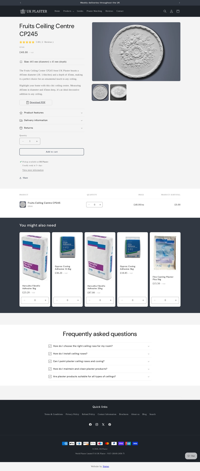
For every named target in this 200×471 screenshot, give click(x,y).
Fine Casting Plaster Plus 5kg (163, 278)
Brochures (123, 414)
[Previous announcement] (20, 3)
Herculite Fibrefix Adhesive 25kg (96, 287)
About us (135, 414)
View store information (32, 170)
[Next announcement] (179, 3)
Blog (144, 414)
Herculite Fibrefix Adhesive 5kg (31, 287)
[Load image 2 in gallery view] (118, 92)
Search (152, 414)
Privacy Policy (72, 414)
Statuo (106, 466)
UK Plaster (103, 449)
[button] (68, 11)
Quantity (23, 135)
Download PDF (38, 102)
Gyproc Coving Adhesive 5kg (127, 267)
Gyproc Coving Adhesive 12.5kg (63, 267)
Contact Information (107, 414)
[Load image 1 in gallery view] (100, 92)
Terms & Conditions (54, 414)
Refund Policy (88, 414)
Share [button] (25, 178)
